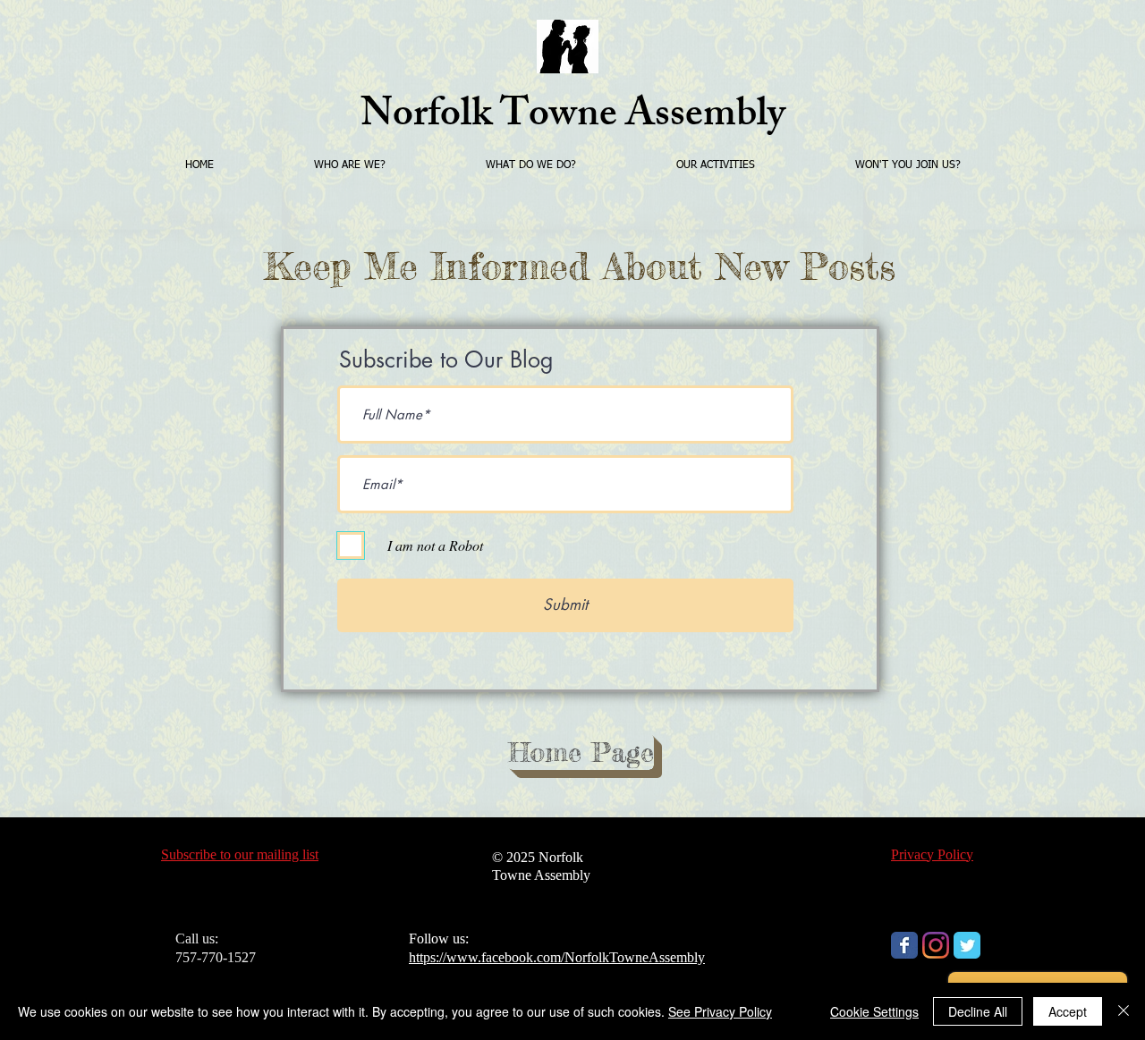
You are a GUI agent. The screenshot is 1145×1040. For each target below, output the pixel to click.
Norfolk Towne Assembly (572, 118)
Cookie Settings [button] (874, 1011)
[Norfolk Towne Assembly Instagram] (935, 945)
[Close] (1123, 1011)
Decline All (977, 1011)
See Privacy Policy (720, 1011)
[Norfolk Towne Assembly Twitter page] (967, 945)
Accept (1067, 1011)
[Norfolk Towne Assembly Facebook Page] (904, 945)
